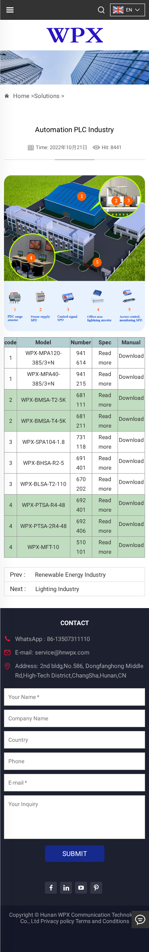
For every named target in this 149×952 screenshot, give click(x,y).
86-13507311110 (68, 639)
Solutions (47, 96)
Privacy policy (57, 921)
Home (21, 96)
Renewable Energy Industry (70, 574)
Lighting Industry (57, 589)
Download (131, 356)
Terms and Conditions (102, 921)
